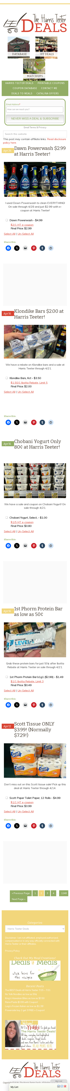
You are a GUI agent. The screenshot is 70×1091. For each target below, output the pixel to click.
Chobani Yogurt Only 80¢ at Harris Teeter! (37, 444)
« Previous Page (21, 893)
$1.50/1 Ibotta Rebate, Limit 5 (29, 382)
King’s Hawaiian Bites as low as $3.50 (25, 998)
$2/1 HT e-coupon (22, 224)
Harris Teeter (12, 943)
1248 (64, 893)
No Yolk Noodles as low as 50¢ (21, 994)
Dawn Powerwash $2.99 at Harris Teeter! (40, 151)
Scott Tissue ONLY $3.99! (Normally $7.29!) (34, 729)
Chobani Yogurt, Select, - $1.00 (28, 517)
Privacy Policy (12, 950)
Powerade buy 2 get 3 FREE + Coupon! (25, 1010)
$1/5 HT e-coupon (22, 522)
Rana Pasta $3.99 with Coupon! (21, 1002)
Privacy (42, 127)
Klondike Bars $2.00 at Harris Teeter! (39, 314)
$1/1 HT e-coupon (22, 802)
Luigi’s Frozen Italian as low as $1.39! (24, 1006)
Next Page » (18, 899)
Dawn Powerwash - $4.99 (26, 220)
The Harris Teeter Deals (35, 23)
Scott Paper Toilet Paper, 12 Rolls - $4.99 (35, 798)
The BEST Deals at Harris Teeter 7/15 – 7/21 (27, 990)
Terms (33, 127)
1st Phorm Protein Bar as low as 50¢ (38, 611)
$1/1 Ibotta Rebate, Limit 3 (27, 681)
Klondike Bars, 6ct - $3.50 (25, 378)
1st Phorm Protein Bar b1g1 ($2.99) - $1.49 (36, 677)
